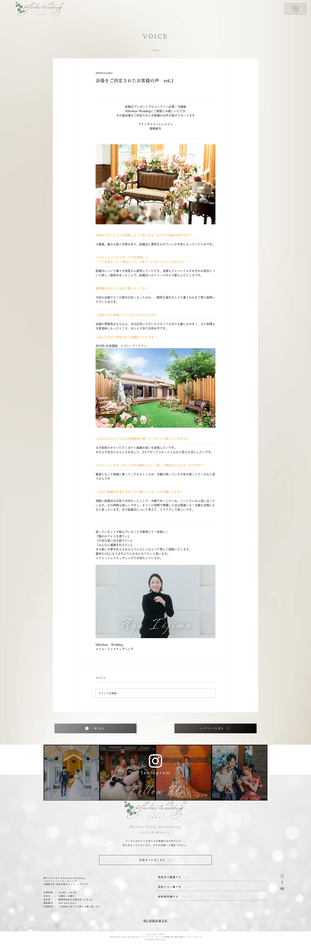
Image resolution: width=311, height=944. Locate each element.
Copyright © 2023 (155, 934)
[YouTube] (282, 888)
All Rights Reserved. (155, 939)
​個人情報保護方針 (155, 921)
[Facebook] (282, 882)
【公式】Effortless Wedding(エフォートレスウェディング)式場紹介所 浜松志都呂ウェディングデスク (155, 937)
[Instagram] (282, 876)
